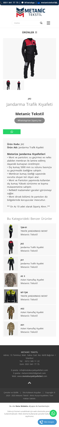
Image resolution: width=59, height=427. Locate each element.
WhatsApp (29, 2)
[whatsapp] (12, 131)
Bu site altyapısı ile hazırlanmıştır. (29, 406)
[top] (29, 382)
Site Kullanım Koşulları (32, 392)
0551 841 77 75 (10, 2)
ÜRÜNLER (28, 32)
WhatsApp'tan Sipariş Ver (29, 120)
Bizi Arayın (49, 422)
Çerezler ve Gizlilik (11, 392)
